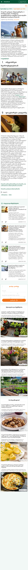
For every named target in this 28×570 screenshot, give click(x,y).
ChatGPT (17, 95)
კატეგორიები (22, 1)
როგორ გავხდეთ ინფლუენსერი (10, 189)
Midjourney (22, 96)
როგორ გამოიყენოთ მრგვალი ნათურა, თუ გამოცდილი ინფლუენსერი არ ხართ (13, 184)
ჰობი (10, 194)
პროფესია (4, 194)
